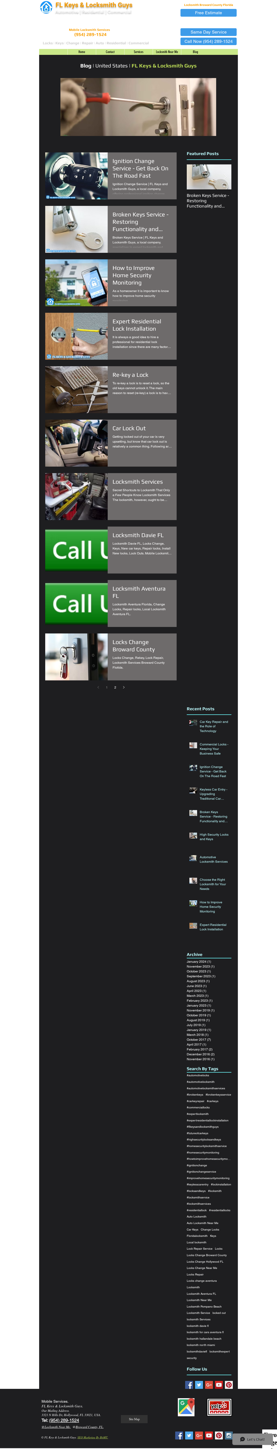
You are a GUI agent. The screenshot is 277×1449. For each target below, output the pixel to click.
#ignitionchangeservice (201, 1171)
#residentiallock (197, 1210)
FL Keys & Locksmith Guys (95, 5)
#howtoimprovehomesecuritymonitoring (209, 1158)
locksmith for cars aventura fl (205, 1332)
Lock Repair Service (200, 1248)
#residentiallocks (219, 1210)
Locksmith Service (198, 1312)
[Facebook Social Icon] (189, 1385)
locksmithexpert (219, 1351)
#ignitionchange (197, 1165)
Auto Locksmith (196, 1216)
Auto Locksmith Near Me (202, 1223)
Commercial (120, 11)
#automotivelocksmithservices (206, 1088)
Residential (93, 11)
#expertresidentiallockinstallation (208, 1120)
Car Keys (192, 1229)
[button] (208, 13)
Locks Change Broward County (207, 1255)
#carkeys (212, 1101)
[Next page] (123, 687)
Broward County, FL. (90, 1427)
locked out (219, 1312)
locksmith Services (198, 1319)
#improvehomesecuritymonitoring (208, 1178)
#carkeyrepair (195, 1101)
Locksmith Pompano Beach (204, 1306)
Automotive (67, 11)
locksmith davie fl (198, 1325)
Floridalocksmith (197, 1235)
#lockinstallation (221, 1184)
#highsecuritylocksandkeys (204, 1139)
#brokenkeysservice (218, 1094)
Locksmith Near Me (199, 1300)
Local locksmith (196, 1242)
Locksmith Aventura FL (201, 1293)
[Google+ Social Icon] (209, 1385)
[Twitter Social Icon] (199, 1385)
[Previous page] (98, 687)
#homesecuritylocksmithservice (207, 1146)
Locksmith (193, 1287)
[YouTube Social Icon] (219, 1385)
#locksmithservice (198, 1197)
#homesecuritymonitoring (203, 1152)
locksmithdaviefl (197, 1351)
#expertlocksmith (198, 1114)
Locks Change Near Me (202, 1268)
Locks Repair (195, 1274)
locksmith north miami (201, 1345)
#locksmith (215, 1191)
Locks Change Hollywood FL (205, 1261)
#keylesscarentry (197, 1184)
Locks (218, 1248)
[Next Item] (225, 177)
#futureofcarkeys (197, 1133)
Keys (213, 1235)
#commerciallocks (198, 1107)
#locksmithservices (199, 1203)
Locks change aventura (202, 1280)
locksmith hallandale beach (204, 1338)
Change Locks (210, 1229)
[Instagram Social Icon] (229, 1435)
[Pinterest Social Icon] (229, 1385)
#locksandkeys (196, 1191)
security (192, 1358)
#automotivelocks (198, 1075)
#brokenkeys (195, 1094)
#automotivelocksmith (201, 1081)
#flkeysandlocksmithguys (203, 1126)
